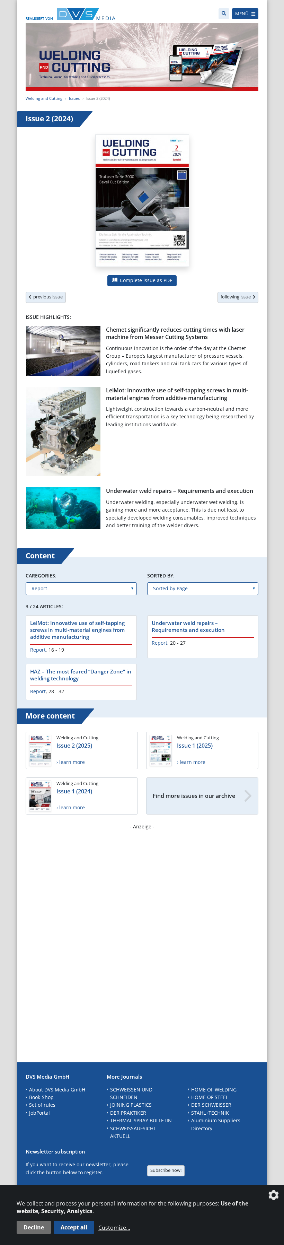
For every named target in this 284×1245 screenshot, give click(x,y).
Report (38, 649)
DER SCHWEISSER (211, 1105)
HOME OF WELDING (214, 1089)
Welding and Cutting (44, 98)
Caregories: (41, 575)
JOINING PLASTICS (131, 1105)
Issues (74, 98)
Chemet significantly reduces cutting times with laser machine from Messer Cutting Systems (175, 333)
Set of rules (42, 1105)
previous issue (47, 297)
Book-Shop (41, 1097)
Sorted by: (161, 575)
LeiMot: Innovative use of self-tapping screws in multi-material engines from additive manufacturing (177, 393)
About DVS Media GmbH (57, 1089)
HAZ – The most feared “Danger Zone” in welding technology (80, 675)
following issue (237, 297)
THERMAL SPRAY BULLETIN (141, 1120)
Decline (34, 1227)
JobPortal (39, 1112)
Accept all (74, 1227)
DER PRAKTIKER (128, 1112)
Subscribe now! (165, 1170)
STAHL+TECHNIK (210, 1112)
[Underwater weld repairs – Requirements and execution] (63, 509)
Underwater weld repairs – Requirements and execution (179, 491)
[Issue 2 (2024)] (142, 202)
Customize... (114, 1227)
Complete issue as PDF (145, 280)
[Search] (224, 13)
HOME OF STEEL (209, 1097)
